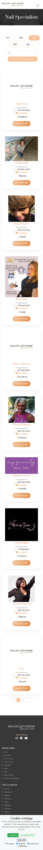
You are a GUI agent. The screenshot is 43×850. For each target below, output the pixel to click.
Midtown (22, 617)
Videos (6, 768)
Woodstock (22, 377)
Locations (7, 765)
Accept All (13, 835)
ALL (8, 38)
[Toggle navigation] (38, 5)
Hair (21, 38)
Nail (34, 38)
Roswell (22, 682)
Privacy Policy (8, 775)
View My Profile (21, 123)
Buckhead (22, 117)
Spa (28, 44)
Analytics (21, 844)
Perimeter (22, 438)
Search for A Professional (22, 59)
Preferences (34, 844)
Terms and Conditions (11, 778)
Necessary (10, 844)
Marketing (22, 846)
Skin (15, 44)
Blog (5, 772)
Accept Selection (27, 835)
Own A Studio (8, 758)
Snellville (22, 489)
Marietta (22, 176)
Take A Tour (8, 762)
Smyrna (6, 789)
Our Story (7, 755)
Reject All (21, 840)
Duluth (22, 237)
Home (6, 752)
